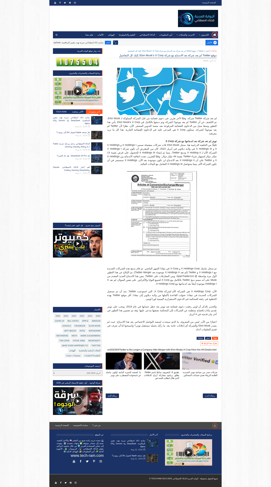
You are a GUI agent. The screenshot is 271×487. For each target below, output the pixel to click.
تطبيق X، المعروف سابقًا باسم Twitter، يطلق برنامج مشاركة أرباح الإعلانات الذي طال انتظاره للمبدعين (161, 375)
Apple (85, 321)
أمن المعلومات (165, 35)
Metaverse (62, 336)
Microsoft (94, 340)
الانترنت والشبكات (187, 35)
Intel (82, 331)
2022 (82, 316)
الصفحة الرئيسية (209, 2)
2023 (74, 316)
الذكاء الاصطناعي (147, 35)
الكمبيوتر (205, 35)
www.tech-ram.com (87, 455)
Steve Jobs (79, 340)
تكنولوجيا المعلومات (92, 355)
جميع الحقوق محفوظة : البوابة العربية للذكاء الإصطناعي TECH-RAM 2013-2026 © (183, 478)
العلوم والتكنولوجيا (127, 35)
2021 (90, 316)
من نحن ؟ (96, 425)
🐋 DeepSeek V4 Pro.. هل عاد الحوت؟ (73, 156)
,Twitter (206, 61)
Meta (74, 336)
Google (66, 326)
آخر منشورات (94, 112)
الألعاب (100, 35)
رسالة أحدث (210, 396)
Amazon (96, 321)
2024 (66, 316)
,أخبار (211, 61)
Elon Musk (94, 326)
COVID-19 (59, 321)
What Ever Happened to (75, 345)
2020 (98, 316)
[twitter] (65, 3)
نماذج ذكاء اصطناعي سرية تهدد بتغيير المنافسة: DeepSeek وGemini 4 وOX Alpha (85, 42)
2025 (58, 316)
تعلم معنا (89, 35)
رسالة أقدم (112, 396)
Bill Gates (73, 321)
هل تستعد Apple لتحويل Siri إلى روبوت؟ (73, 132)
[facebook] (60, 3)
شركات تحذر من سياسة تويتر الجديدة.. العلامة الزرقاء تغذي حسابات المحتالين (199, 373)
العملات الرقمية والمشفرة (89, 350)
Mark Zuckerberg (90, 336)
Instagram (94, 331)
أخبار (126, 43)
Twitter (201, 51)
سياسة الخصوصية (80, 425)
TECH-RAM (61, 112)
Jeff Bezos (70, 331)
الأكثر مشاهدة (77, 112)
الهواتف (111, 35)
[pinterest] (70, 3)
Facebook (80, 326)
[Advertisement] (104, 16)
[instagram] (75, 3)
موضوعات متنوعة (73, 355)
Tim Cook (64, 340)
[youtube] (55, 3)
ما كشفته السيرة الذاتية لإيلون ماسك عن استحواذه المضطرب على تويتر (123, 373)
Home (214, 51)
